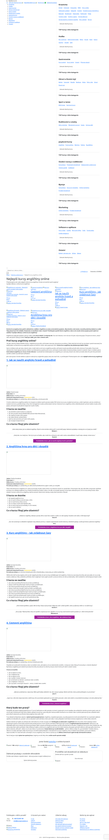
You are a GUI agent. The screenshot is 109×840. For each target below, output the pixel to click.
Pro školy (82, 820)
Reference (34, 828)
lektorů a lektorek (25, 745)
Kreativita (11, 4)
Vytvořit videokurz (36, 824)
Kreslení (79, 11)
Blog (32, 826)
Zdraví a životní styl (14, 10)
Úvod (7, 275)
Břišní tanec (62, 105)
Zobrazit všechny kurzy (15, 2)
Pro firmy (82, 819)
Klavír (91, 39)
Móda (84, 82)
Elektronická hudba (73, 39)
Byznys (11, 19)
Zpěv (71, 42)
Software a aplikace (14, 22)
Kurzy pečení (62, 62)
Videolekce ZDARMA (96, 271)
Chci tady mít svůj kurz (61, 819)
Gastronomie (12, 8)
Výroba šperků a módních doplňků (68, 20)
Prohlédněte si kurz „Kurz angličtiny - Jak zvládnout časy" (54, 617)
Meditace (78, 82)
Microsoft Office (76, 230)
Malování (61, 14)
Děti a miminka (63, 125)
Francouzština (69, 145)
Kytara (95, 39)
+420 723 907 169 (18, 818)
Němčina (77, 145)
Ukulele (66, 42)
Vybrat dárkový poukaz (30, 760)
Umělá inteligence (64, 233)
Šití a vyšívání (83, 20)
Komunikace (62, 165)
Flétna (81, 39)
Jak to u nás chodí (85, 822)
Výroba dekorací (82, 17)
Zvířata (74, 253)
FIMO (79, 8)
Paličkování (83, 14)
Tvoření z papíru (72, 17)
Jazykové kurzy (13, 15)
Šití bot (90, 20)
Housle (86, 39)
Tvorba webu (90, 230)
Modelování (68, 14)
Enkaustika (73, 8)
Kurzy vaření (70, 62)
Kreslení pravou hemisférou (91, 11)
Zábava (79, 253)
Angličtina (61, 145)
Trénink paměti (63, 168)
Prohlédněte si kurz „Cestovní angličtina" (54, 703)
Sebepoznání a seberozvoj (88, 165)
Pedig (89, 14)
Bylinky (61, 82)
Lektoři (33, 820)
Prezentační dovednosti (73, 165)
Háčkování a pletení (64, 11)
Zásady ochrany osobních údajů (64, 828)
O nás (32, 819)
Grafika (69, 230)
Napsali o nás (83, 826)
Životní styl (62, 85)
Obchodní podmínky (61, 829)
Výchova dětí (89, 125)
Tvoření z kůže (63, 17)
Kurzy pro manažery (72, 188)
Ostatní (11, 24)
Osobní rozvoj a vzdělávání (16, 17)
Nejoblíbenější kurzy (30, 2)
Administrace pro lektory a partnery (90, 829)
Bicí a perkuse (62, 39)
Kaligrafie (73, 11)
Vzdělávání (71, 168)
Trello (83, 230)
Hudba (11, 6)
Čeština (83, 145)
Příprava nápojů (85, 62)
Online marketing (84, 188)
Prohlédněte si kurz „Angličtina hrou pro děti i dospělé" (54, 527)
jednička (52, 741)
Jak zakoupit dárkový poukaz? (63, 824)
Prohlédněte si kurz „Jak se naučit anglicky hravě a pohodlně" (54, 441)
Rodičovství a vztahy (14, 13)
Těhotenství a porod (74, 125)
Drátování (66, 8)
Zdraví (96, 82)
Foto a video (85, 8)
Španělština (89, 145)
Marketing (12, 20)
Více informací (79, 758)
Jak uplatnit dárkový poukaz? (63, 826)
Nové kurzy (41, 2)
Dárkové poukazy (52, 2)
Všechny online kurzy (17, 275)
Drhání (61, 8)
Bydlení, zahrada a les (65, 253)
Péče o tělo (90, 82)
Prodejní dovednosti (64, 190)
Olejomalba (76, 14)
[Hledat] (7, 273)
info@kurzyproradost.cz (21, 821)
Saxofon (61, 42)
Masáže (72, 82)
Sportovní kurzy (70, 105)
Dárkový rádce (59, 820)
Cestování (66, 82)
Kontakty (33, 829)
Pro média (83, 824)
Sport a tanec (12, 11)
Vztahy (83, 125)
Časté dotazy (59, 822)
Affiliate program (84, 828)
